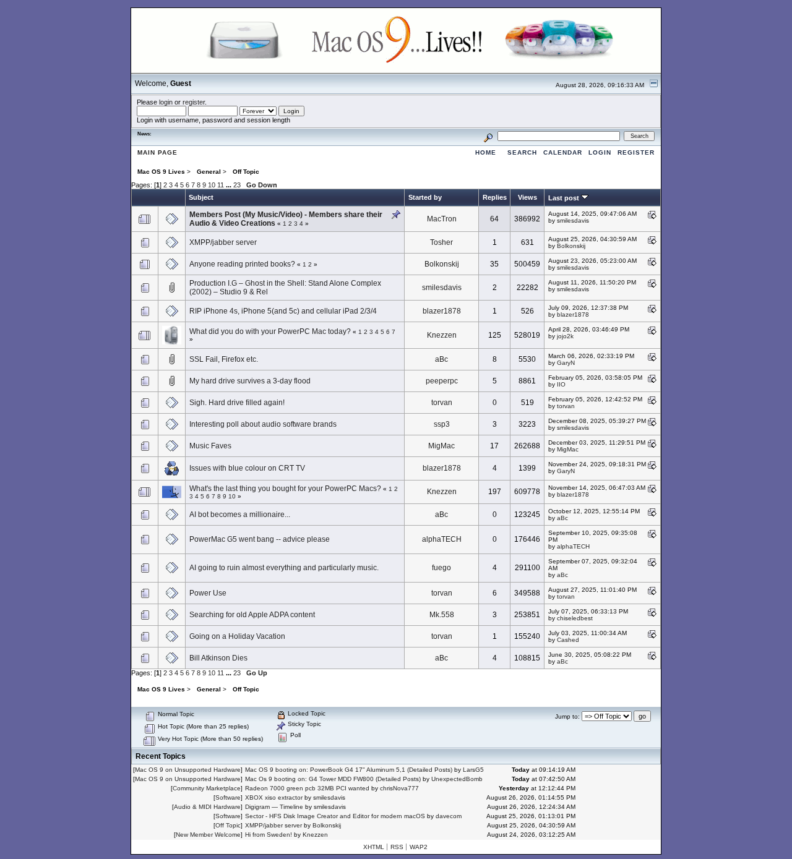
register (194, 102)
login (166, 102)
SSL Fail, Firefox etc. (223, 359)
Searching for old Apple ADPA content (252, 614)
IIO (561, 384)
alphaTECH (442, 539)
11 (220, 185)
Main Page (157, 152)
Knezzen (442, 335)
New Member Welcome (208, 834)
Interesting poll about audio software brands (263, 424)
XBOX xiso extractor (274, 797)
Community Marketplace (207, 788)
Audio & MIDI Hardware (207, 806)
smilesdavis (573, 220)
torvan (441, 402)
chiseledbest (575, 618)
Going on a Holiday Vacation (237, 636)
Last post (564, 198)
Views (527, 197)
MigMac (441, 446)
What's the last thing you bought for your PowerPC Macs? (285, 488)
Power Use (207, 593)
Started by (425, 197)
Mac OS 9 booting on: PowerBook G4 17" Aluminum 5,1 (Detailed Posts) (348, 769)
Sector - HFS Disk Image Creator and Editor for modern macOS (335, 816)
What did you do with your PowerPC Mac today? (270, 331)
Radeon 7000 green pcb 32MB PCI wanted (307, 788)
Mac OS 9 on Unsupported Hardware (188, 769)
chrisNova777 (399, 788)
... (229, 185)
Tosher (441, 242)
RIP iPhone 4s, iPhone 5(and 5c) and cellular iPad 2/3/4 (283, 311)
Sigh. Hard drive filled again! (237, 402)
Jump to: (567, 716)
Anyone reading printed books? (242, 264)
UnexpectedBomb (457, 779)
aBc (441, 359)
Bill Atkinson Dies (218, 658)
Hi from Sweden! (268, 834)
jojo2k (565, 336)
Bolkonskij (571, 245)
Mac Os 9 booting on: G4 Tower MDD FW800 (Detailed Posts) (333, 779)
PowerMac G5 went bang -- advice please (259, 539)
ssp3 (442, 424)
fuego (441, 567)
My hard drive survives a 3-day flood (250, 381)
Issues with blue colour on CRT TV (247, 468)
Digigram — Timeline (274, 806)
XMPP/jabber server (223, 242)
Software (228, 797)
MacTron (442, 219)
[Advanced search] (488, 135)
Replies (495, 197)
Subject (201, 197)
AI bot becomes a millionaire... (239, 514)
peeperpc (442, 381)
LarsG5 (473, 769)
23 (237, 185)
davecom (449, 816)
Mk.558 (441, 614)
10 (211, 185)
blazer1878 (442, 311)
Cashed (568, 639)
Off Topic (228, 825)
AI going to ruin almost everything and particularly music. (284, 567)
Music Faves (210, 446)
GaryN (566, 362)
